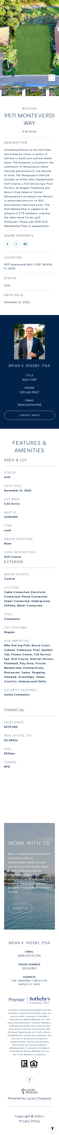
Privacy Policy (29, 1121)
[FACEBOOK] (29, 1079)
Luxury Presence (38, 1098)
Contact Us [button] (20, 908)
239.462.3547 (29, 392)
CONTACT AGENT (29, 415)
